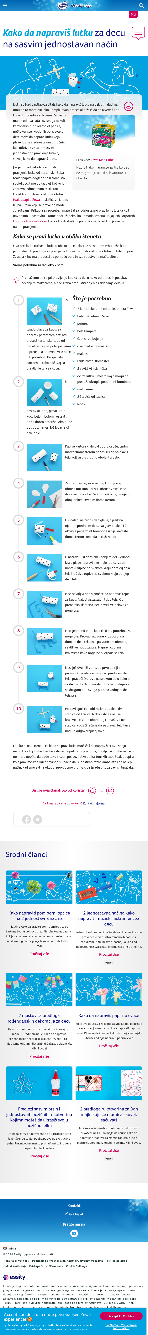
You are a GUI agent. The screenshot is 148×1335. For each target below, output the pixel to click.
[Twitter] (37, 819)
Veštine (109, 962)
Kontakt (74, 1205)
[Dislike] (110, 790)
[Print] (128, 106)
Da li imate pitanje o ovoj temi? (62, 803)
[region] (73, 1321)
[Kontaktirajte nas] (133, 14)
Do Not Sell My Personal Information (121, 1326)
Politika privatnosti (16, 1260)
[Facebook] (26, 819)
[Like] (92, 790)
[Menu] (5, 5)
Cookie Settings (76, 1266)
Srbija (12, 1248)
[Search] (141, 5)
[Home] (62, 5)
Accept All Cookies (121, 1316)
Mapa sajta (74, 1213)
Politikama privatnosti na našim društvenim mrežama (67, 1260)
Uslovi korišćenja (15, 1266)
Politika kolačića (116, 1260)
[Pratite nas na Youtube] (74, 1233)
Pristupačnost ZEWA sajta (46, 1266)
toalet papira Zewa (26, 199)
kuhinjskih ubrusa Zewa (30, 221)
